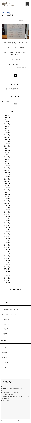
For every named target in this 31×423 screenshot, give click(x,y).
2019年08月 (7, 213)
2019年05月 (7, 218)
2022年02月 (7, 158)
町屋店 (5, 334)
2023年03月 (7, 134)
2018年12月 (7, 227)
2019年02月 (7, 224)
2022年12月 (7, 139)
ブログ (5, 329)
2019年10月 (7, 209)
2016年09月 (7, 275)
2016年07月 (7, 279)
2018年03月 (7, 244)
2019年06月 (7, 216)
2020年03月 (7, 200)
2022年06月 (7, 150)
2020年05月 (7, 196)
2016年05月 (7, 282)
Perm (5, 357)
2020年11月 (7, 185)
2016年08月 (7, 277)
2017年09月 (7, 255)
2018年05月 (7, 240)
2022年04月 (7, 154)
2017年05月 (7, 260)
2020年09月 (7, 189)
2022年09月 (7, 145)
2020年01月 (7, 204)
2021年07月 (7, 171)
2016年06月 (7, 281)
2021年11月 (7, 163)
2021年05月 (7, 174)
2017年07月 (7, 257)
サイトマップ (9, 420)
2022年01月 (7, 160)
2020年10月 (7, 187)
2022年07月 (7, 149)
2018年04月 (7, 242)
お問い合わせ (17, 420)
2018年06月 (7, 238)
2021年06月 (7, 172)
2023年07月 (7, 128)
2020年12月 (7, 183)
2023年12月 (7, 119)
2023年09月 (7, 125)
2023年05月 (7, 130)
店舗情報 (6, 319)
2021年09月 (7, 167)
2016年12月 (7, 270)
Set (4, 367)
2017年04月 (7, 262)
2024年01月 (7, 117)
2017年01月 (7, 268)
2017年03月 (7, 264)
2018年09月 (7, 233)
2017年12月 (7, 249)
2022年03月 (7, 156)
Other (5, 372)
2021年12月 (7, 161)
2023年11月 (7, 121)
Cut (4, 347)
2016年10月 (7, 273)
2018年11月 (7, 229)
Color (5, 352)
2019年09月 (7, 211)
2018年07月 (7, 237)
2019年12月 (7, 205)
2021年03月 (7, 178)
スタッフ (6, 324)
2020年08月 (7, 191)
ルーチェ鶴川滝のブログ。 (11, 15)
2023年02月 (7, 136)
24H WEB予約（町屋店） (11, 314)
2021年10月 (7, 165)
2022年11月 (7, 141)
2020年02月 (7, 202)
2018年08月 (7, 235)
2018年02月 (7, 246)
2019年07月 (7, 215)
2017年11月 (7, 251)
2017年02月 (7, 266)
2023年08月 (7, 127)
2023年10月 (7, 123)
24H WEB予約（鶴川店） (11, 309)
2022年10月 (7, 143)
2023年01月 (7, 138)
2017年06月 (7, 259)
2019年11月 (7, 207)
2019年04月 (7, 220)
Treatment (6, 362)
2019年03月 (7, 222)
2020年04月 (7, 198)
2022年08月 (7, 147)
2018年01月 (7, 248)
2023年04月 (7, 132)
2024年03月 (7, 115)
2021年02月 (7, 180)
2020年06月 (7, 194)
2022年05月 (7, 152)
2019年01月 (7, 226)
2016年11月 (7, 271)
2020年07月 (7, 193)
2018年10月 (7, 231)
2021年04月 (7, 176)
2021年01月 (7, 182)
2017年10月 (7, 253)
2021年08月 (7, 169)
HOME (3, 420)
